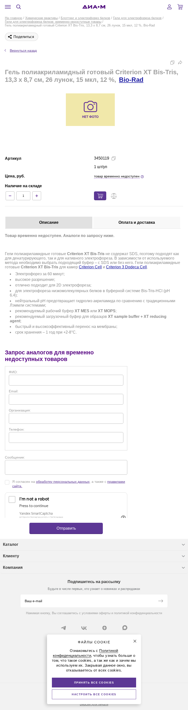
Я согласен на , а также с (68, 484)
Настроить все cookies (94, 694)
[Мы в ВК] (84, 628)
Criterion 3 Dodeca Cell (126, 267)
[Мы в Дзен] (104, 628)
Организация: (20, 410)
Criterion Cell (90, 267)
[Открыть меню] (8, 7)
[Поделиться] (180, 62)
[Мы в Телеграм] (63, 628)
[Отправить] (161, 601)
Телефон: (16, 429)
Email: (13, 391)
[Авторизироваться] (169, 7)
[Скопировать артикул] (114, 158)
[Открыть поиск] (19, 7)
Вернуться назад (23, 50)
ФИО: (13, 372)
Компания (13, 567)
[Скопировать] (172, 62)
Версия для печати (94, 704)
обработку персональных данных (63, 482)
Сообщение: (15, 457)
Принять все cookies (94, 682)
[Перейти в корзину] (180, 7)
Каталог (10, 544)
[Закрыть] (135, 641)
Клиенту (11, 556)
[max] (125, 627)
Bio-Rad (131, 79)
